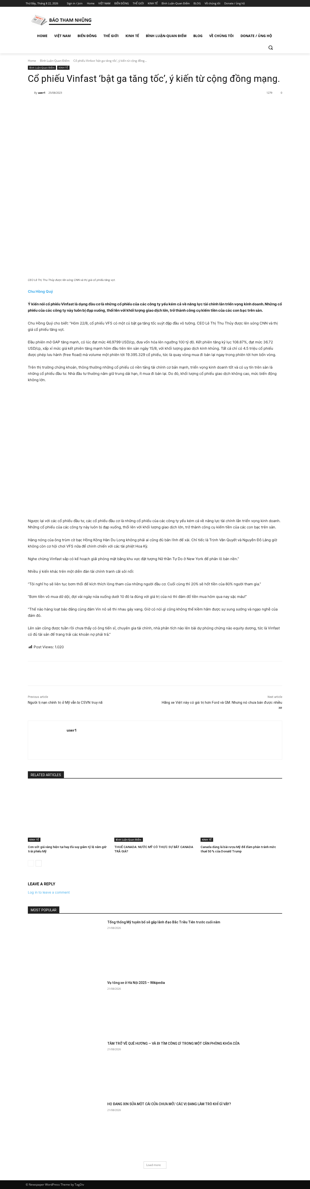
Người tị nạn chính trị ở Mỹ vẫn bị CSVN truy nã (65, 702)
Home (32, 61)
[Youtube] (281, 3)
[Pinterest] (84, 105)
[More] (107, 105)
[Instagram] (261, 3)
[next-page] (39, 863)
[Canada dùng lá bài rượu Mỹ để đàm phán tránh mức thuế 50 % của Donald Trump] (241, 813)
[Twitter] (268, 3)
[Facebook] (254, 3)
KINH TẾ (63, 67)
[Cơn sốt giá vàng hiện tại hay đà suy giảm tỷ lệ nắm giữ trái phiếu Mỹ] (68, 813)
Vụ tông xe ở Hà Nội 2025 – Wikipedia (136, 983)
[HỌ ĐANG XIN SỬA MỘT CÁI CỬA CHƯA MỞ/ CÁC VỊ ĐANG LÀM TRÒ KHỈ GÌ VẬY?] (66, 1128)
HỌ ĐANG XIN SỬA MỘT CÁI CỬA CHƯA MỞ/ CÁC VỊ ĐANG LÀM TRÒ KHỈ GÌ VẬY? (169, 1104)
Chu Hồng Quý (40, 291)
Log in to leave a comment (49, 892)
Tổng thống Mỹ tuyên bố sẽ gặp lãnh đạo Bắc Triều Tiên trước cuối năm (163, 922)
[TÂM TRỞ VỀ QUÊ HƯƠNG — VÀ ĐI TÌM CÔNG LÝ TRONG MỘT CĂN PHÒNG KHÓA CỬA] (66, 1068)
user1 (41, 92)
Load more (153, 1165)
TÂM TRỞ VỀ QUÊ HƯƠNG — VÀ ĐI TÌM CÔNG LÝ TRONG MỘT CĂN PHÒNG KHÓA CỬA (173, 1043)
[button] (270, 47)
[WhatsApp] (95, 105)
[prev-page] (31, 863)
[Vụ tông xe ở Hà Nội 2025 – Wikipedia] (66, 1007)
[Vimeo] (275, 3)
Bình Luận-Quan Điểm (55, 61)
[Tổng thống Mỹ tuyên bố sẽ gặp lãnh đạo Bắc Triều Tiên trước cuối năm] (66, 946)
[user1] (31, 92)
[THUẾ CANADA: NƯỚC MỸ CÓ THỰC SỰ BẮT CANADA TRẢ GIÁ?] (155, 813)
